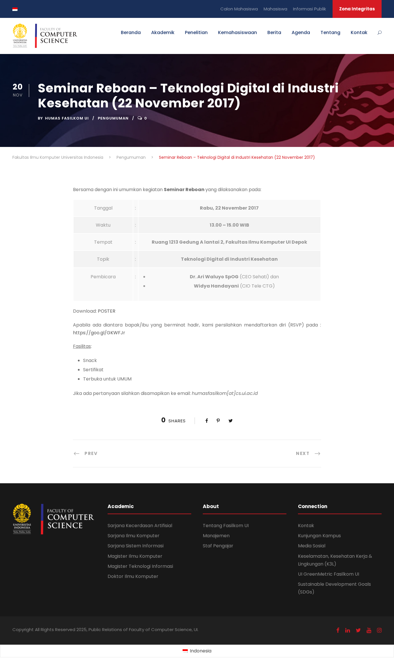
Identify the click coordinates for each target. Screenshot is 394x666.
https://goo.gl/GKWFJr (99, 332)
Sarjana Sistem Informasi (136, 545)
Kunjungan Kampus (319, 535)
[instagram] (379, 630)
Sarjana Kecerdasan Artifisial (140, 525)
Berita (274, 32)
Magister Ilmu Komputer (135, 556)
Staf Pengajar (218, 545)
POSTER (106, 311)
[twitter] (358, 630)
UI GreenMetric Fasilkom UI (328, 574)
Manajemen (216, 535)
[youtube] (369, 630)
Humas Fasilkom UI (67, 118)
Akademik (163, 32)
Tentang (330, 32)
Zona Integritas (357, 9)
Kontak (359, 32)
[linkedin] (347, 630)
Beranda (131, 32)
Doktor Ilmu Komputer (133, 576)
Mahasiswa (275, 9)
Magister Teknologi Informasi (140, 566)
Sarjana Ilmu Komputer (134, 535)
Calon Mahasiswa (239, 9)
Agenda (301, 32)
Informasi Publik (309, 9)
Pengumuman (113, 118)
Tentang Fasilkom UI (226, 525)
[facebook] (337, 630)
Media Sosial (311, 545)
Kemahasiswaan (237, 32)
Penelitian (196, 32)
